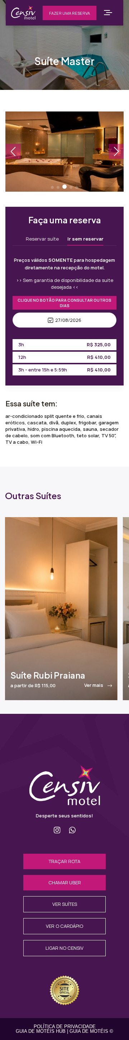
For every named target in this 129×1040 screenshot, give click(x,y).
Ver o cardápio (64, 926)
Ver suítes (64, 904)
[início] (23, 17)
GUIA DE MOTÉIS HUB (41, 1031)
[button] (52, 187)
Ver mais (94, 685)
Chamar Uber (64, 882)
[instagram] (57, 830)
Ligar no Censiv (64, 948)
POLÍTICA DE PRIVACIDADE (65, 1026)
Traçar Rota (64, 861)
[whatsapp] (72, 830)
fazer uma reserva (69, 13)
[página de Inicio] (65, 803)
